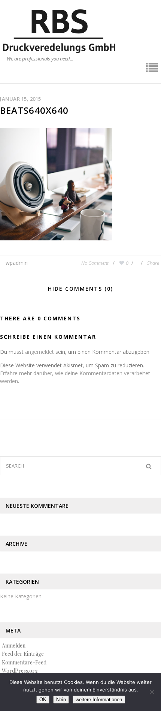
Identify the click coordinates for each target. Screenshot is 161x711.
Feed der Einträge (23, 653)
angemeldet (39, 351)
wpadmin (17, 262)
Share (153, 263)
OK (42, 699)
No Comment (95, 263)
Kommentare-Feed (24, 662)
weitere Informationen (99, 699)
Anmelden (13, 645)
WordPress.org (20, 670)
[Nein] (151, 692)
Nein (61, 699)
